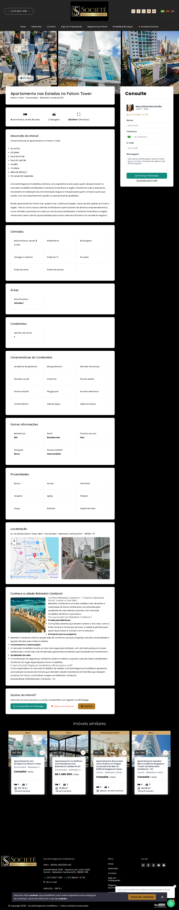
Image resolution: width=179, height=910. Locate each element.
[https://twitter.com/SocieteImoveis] (144, 11)
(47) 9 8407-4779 (138, 114)
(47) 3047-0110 (19, 11)
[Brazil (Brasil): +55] (130, 136)
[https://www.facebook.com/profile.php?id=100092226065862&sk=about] (138, 11)
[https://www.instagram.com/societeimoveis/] (133, 11)
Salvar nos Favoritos (64, 706)
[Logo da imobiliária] (19, 876)
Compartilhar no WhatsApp (30, 706)
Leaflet (55, 577)
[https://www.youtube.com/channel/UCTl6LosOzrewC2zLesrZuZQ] (149, 11)
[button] (14, 541)
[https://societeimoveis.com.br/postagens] (154, 11)
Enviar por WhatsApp (148, 175)
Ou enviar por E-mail (146, 180)
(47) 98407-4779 (75, 877)
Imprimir (88, 706)
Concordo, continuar (142, 897)
